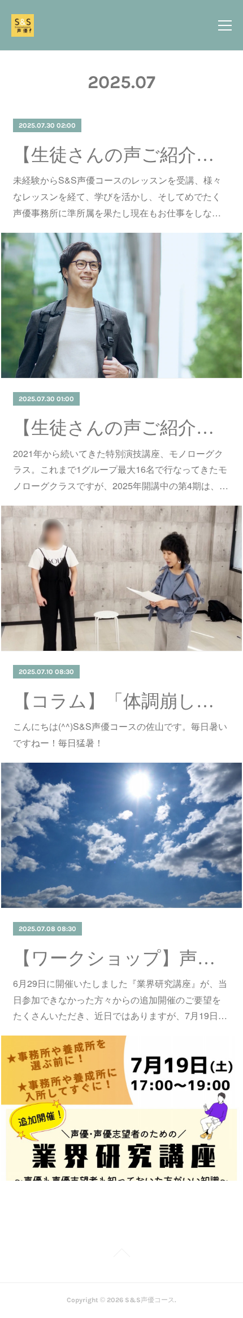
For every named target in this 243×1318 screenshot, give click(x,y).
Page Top (121, 1255)
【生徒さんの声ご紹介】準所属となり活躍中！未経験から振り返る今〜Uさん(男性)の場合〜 (121, 155)
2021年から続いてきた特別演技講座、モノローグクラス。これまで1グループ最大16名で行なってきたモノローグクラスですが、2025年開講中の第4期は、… (120, 470)
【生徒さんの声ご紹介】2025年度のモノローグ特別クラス (121, 427)
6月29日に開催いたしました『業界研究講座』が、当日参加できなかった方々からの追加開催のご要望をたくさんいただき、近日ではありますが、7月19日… (120, 1000)
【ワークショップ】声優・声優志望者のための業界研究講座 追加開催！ (121, 958)
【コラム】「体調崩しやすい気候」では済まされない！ (121, 701)
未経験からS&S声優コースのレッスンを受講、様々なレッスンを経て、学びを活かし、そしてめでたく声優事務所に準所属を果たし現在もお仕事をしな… (117, 196)
